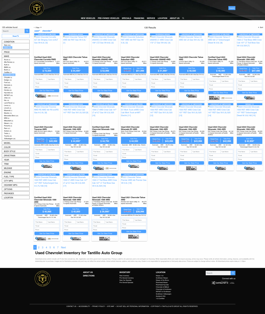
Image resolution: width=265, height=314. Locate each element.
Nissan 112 (159, 275)
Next (63, 247)
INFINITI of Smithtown (163, 291)
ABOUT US (88, 272)
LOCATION (160, 272)
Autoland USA (160, 296)
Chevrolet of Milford (162, 287)
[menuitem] (16, 45)
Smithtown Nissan (162, 278)
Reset (15, 36)
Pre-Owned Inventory (126, 278)
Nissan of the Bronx (162, 280)
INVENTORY (124, 272)
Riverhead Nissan (162, 282)
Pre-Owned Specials (126, 282)
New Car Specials (125, 280)
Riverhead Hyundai (162, 285)
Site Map (111, 306)
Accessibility (84, 306)
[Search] (27, 31)
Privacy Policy (98, 306)
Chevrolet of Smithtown (163, 289)
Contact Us (71, 306)
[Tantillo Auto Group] (37, 7)
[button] (88, 18)
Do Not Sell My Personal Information (133, 306)
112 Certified (160, 298)
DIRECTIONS (89, 276)
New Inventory (124, 275)
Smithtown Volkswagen (163, 294)
